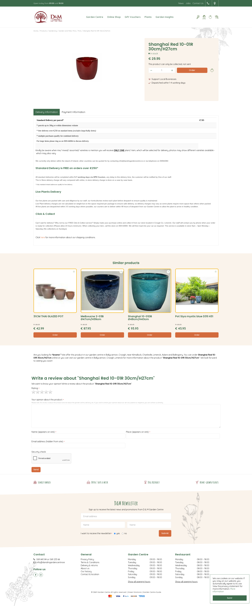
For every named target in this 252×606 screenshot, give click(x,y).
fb (35, 575)
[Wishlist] (210, 17)
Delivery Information (46, 112)
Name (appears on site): (44, 432)
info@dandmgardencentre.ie (51, 562)
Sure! (229, 597)
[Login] (204, 17)
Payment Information (73, 112)
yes (118, 533)
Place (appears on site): (138, 432)
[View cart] (216, 17)
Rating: (35, 388)
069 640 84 (41, 559)
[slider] (42, 392)
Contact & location (90, 574)
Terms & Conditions (90, 562)
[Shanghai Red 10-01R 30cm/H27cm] (87, 67)
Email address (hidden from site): (48, 441)
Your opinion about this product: (48, 399)
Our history (86, 571)
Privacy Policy (87, 559)
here (43, 237)
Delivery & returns (89, 565)
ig (41, 575)
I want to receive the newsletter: (96, 533)
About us (85, 568)
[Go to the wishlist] (209, 17)
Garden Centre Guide (152, 592)
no (125, 533)
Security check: (39, 451)
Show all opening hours (139, 581)
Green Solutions (134, 592)
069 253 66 (55, 559)
